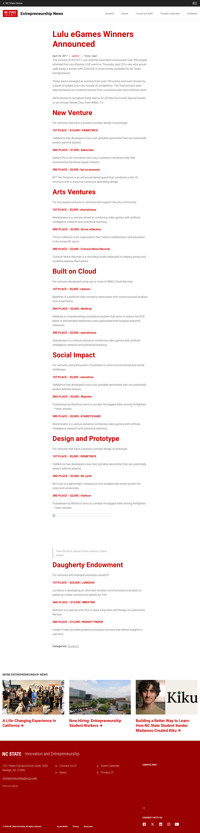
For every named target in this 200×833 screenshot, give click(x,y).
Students (109, 13)
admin (75, 55)
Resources (88, 826)
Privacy (76, 826)
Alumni (125, 13)
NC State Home (13, 3)
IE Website (192, 13)
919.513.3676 (10, 786)
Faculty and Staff (144, 13)
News (63, 772)
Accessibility (62, 826)
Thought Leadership (170, 13)
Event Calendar (110, 765)
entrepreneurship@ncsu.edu (20, 778)
